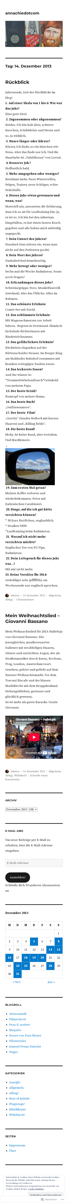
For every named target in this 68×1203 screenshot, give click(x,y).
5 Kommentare (25, 599)
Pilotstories (17, 1041)
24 (17, 966)
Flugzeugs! (17, 1104)
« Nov (17, 982)
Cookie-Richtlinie (36, 1189)
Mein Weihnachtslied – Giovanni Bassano (32, 618)
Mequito (15, 1030)
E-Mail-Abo (14, 830)
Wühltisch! (20, 775)
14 (50, 950)
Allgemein (55, 595)
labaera (15, 595)
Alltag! (9, 599)
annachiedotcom (22, 13)
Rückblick (17, 82)
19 (34, 958)
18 (25, 958)
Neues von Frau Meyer (25, 1035)
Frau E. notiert (19, 1025)
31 (17, 974)
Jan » (51, 982)
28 (50, 966)
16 (9, 958)
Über (12, 1151)
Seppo (13, 1052)
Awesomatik (17, 1014)
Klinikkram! (17, 1109)
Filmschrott (17, 1019)
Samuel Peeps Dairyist (25, 1046)
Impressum (17, 1145)
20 (42, 958)
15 (58, 950)
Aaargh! (14, 1082)
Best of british (19, 1099)
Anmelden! (18, 877)
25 (25, 966)
